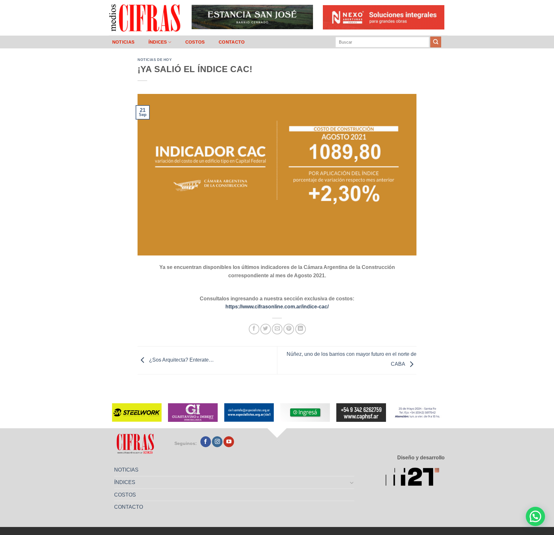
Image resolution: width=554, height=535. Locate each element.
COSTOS (195, 42)
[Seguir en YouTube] (228, 441)
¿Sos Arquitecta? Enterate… (181, 360)
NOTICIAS (123, 42)
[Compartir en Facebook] (254, 329)
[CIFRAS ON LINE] (145, 18)
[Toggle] (352, 482)
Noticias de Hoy (155, 60)
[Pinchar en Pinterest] (288, 329)
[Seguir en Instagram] (217, 441)
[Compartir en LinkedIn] (300, 329)
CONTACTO (232, 42)
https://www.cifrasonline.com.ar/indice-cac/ (277, 306)
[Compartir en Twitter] (265, 329)
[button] (535, 516)
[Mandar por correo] (277, 329)
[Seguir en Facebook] (205, 441)
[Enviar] (435, 42)
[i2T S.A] (415, 478)
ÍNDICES (157, 42)
